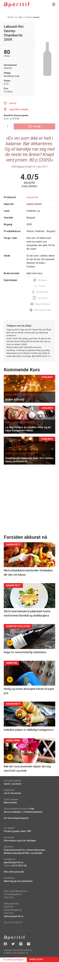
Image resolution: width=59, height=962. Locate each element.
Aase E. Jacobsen (12, 784)
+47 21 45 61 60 (18, 865)
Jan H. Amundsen (12, 793)
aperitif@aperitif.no (13, 862)
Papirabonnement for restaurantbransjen (24, 850)
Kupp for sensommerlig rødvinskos (25, 652)
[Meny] (53, 4)
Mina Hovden (10, 802)
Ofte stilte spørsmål (14, 872)
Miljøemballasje (42, 304)
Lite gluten (42, 298)
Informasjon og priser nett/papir (20, 840)
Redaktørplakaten (34, 812)
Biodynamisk (42, 292)
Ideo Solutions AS (20, 953)
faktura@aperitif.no (13, 916)
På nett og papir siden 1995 (17, 831)
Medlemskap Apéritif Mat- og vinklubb (23, 853)
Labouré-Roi (32, 197)
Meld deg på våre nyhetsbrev (18, 881)
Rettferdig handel (42, 310)
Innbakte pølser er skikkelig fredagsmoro (29, 729)
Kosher (42, 286)
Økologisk (42, 280)
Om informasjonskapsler (16, 818)
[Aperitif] (16, 4)
